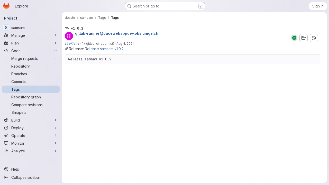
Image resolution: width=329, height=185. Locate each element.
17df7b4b (72, 43)
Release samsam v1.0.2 (104, 49)
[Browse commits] (314, 38)
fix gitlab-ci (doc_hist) (97, 43)
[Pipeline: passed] (294, 38)
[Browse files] (303, 38)
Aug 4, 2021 (125, 43)
